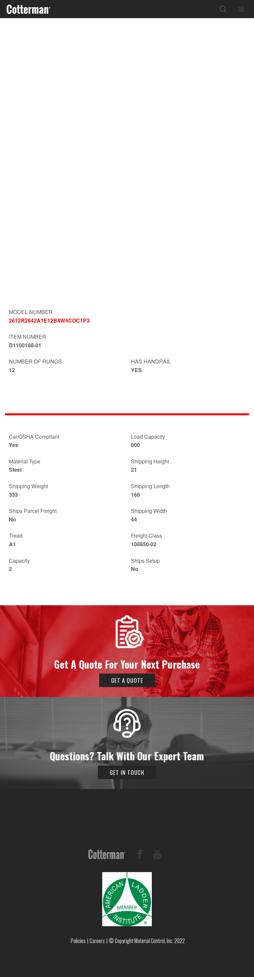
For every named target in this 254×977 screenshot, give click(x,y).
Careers (97, 941)
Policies (78, 941)
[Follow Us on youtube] (157, 855)
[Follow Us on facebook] (140, 855)
